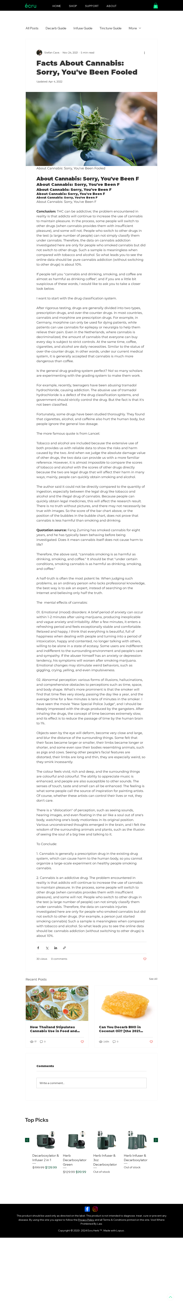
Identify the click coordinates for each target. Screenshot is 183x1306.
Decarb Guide (56, 28)
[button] (155, 5)
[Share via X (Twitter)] (47, 948)
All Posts (32, 28)
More (133, 28)
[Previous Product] (27, 1140)
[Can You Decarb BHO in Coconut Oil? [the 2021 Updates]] (126, 1003)
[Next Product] (156, 1140)
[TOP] (170, 1297)
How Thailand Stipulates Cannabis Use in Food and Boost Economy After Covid (55, 1029)
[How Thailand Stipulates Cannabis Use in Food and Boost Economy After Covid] (57, 1003)
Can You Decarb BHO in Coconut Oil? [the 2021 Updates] (120, 1029)
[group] (91, 1152)
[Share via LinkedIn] (55, 948)
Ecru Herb (94, 1230)
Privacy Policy (86, 1219)
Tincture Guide (111, 28)
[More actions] (144, 52)
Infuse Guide (82, 28)
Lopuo (120, 1230)
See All (153, 978)
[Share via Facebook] (38, 948)
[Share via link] (64, 948)
